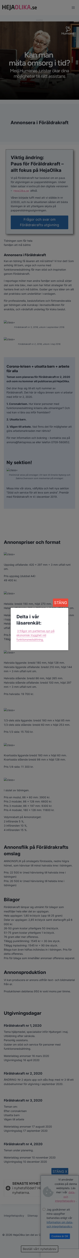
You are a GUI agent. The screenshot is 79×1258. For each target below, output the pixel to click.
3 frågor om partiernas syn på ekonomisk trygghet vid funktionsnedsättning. (35, 635)
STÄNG (60, 602)
